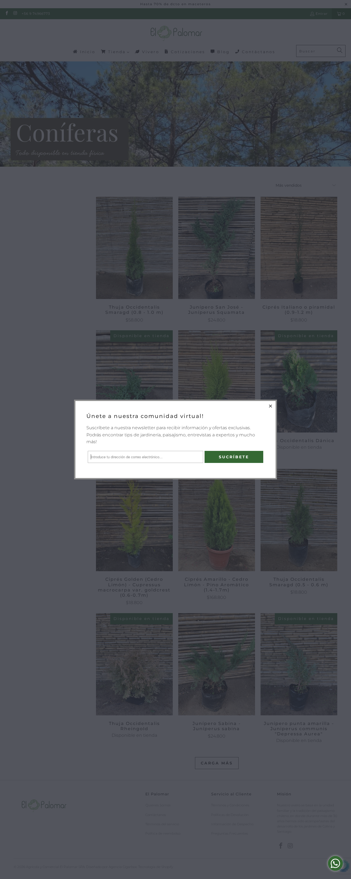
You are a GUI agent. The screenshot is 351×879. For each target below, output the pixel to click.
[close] (271, 406)
